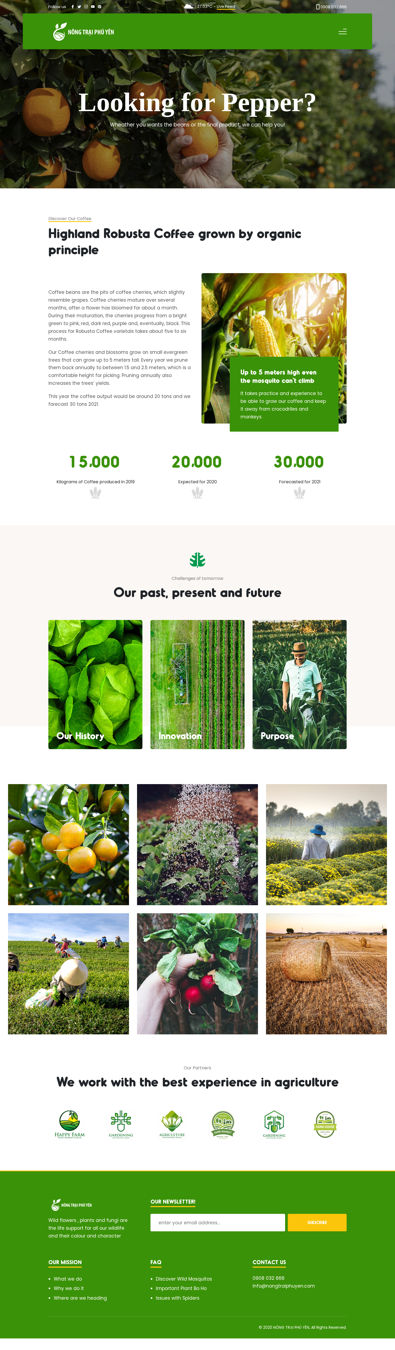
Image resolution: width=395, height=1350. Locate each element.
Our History (80, 735)
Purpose (277, 735)
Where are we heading (80, 1298)
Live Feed (226, 6)
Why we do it (69, 1288)
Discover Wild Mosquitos (184, 1279)
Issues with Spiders (177, 1298)
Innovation (180, 735)
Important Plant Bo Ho (181, 1288)
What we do (68, 1279)
